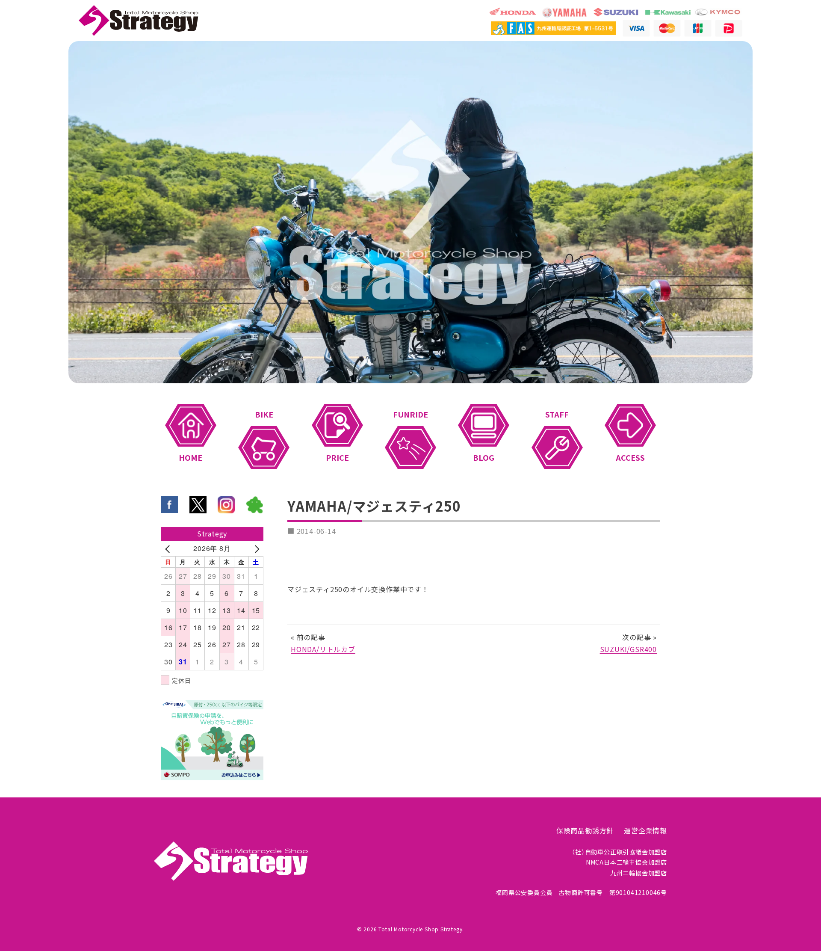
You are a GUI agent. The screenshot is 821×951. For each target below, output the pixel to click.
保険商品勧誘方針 (585, 830)
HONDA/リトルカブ (323, 649)
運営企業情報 (645, 830)
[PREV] (169, 548)
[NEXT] (255, 548)
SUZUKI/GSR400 (628, 649)
